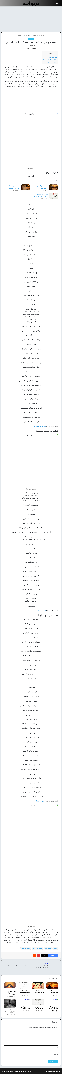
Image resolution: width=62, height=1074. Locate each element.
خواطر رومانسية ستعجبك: (50, 59)
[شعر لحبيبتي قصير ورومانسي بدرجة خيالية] (24, 1002)
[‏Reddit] (34, 955)
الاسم (57, 1047)
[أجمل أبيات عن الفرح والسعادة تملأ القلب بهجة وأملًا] (53, 187)
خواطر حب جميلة (41, 610)
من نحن (20, 1071)
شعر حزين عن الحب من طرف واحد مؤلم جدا (38, 991)
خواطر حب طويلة (41, 801)
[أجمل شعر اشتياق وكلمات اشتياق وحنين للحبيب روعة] (24, 985)
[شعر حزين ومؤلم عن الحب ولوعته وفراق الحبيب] (52, 985)
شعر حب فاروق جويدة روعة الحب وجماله (39, 1007)
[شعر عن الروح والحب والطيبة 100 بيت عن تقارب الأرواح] (52, 1002)
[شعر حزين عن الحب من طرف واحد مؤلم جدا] (38, 985)
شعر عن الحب (25, 948)
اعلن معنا (25, 1071)
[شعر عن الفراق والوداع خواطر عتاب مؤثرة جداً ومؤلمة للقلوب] (10, 1003)
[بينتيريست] (38, 955)
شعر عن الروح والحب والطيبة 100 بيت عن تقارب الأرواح (53, 1008)
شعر (55, 948)
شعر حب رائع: (53, 57)
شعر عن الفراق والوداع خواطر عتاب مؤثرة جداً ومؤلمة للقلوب (10, 1011)
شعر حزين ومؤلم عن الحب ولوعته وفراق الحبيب (53, 992)
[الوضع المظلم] (51, 4)
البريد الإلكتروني (54, 1054)
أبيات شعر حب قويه (40, 426)
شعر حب (40, 35)
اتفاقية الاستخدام (5, 1071)
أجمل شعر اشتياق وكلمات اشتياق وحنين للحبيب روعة (25, 992)
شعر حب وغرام (37, 948)
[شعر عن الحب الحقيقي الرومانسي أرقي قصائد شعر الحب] (53, 196)
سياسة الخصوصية (14, 1071)
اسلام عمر (34, 48)
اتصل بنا (29, 1071)
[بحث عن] (54, 4)
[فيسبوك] (47, 970)
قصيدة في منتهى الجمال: (50, 62)
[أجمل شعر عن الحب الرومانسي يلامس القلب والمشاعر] (25, 187)
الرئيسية (45, 35)
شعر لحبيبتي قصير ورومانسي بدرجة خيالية (24, 1007)
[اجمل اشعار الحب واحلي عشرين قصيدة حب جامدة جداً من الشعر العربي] (10, 985)
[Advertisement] (48, 19)
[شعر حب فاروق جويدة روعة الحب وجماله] (38, 1002)
